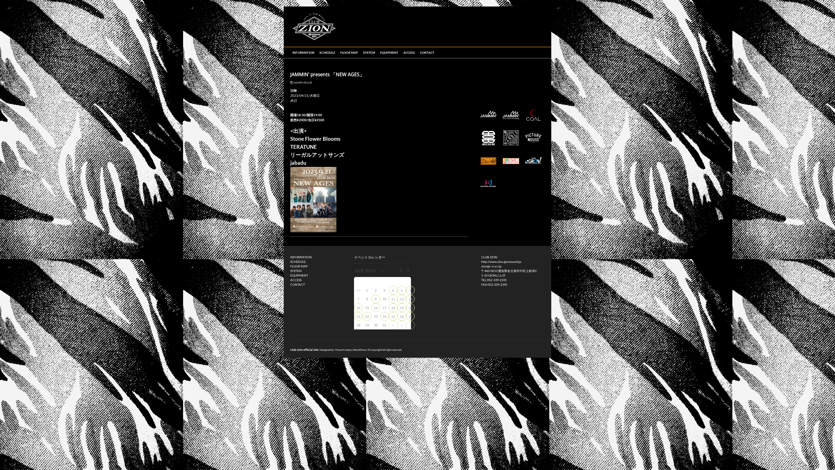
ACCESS (409, 52)
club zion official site (304, 349)
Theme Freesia (343, 349)
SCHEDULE (327, 52)
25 (393, 316)
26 (402, 316)
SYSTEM (369, 52)
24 (384, 316)
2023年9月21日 (302, 82)
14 (358, 308)
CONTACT (427, 52)
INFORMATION (303, 52)
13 (410, 299)
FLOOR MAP (349, 52)
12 (402, 299)
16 (376, 308)
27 (410, 316)
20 (410, 308)
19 (402, 308)
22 (367, 316)
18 (393, 308)
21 (358, 316)
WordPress (359, 349)
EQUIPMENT (389, 52)
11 (393, 299)
